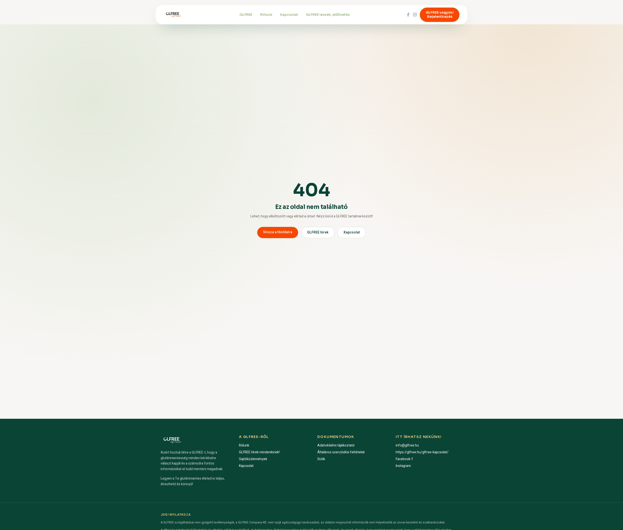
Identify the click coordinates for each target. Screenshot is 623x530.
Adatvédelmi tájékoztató (336, 445)
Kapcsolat (289, 14)
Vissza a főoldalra (277, 232)
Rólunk (266, 14)
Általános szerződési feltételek (341, 452)
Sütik (321, 459)
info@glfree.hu (407, 445)
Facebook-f (404, 459)
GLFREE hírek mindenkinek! (259, 452)
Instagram (403, 465)
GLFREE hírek (318, 232)
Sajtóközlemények (253, 459)
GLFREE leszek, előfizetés (328, 14)
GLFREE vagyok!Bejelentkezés (440, 14)
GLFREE (245, 14)
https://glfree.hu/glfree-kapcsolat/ (422, 452)
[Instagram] (415, 15)
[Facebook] (408, 15)
